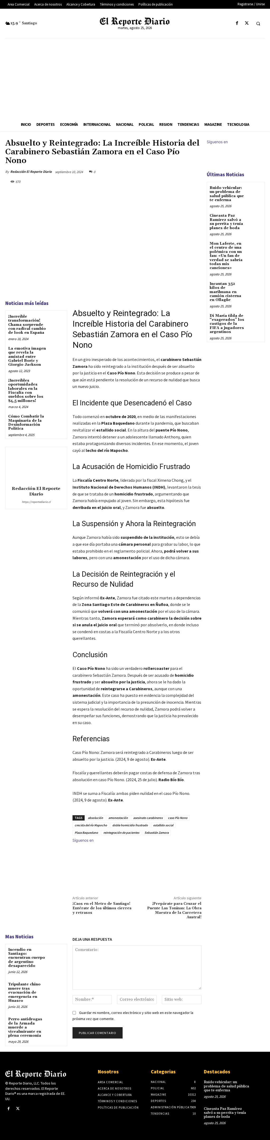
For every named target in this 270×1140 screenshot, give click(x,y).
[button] (258, 23)
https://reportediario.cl (36, 502)
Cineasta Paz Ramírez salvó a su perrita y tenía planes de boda (226, 221)
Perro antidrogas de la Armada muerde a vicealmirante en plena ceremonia (25, 1027)
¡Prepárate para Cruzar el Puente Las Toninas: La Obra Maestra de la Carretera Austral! (174, 910)
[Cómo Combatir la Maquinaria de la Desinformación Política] (57, 421)
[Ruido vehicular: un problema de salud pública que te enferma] (255, 191)
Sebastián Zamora (156, 833)
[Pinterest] (171, 171)
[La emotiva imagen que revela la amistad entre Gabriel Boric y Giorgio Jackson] (57, 353)
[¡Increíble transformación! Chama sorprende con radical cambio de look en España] (57, 321)
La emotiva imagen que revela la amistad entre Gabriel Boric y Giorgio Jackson (27, 356)
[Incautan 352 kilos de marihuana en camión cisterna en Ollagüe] (255, 287)
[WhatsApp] (183, 171)
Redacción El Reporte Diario (31, 171)
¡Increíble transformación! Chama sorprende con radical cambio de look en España (27, 324)
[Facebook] (236, 23)
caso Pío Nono (177, 818)
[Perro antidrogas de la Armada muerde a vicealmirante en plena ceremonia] (57, 1023)
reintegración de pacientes (121, 833)
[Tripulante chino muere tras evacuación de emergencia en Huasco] (57, 988)
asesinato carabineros (148, 818)
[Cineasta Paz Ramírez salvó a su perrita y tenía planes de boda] (255, 219)
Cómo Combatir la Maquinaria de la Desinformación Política (26, 422)
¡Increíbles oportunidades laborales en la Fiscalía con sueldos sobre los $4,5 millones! (25, 390)
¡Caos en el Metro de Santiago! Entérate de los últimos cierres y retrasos (102, 908)
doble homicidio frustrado (130, 825)
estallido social (163, 825)
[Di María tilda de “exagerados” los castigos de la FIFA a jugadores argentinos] (255, 319)
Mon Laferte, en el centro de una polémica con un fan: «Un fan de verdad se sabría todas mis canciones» (226, 255)
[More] (195, 171)
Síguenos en (83, 840)
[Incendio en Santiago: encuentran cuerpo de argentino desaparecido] (57, 954)
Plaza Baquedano (86, 833)
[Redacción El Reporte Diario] (36, 465)
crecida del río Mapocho (91, 825)
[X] (246, 23)
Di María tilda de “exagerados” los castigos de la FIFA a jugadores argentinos (227, 324)
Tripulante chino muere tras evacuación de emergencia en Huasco (24, 992)
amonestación (118, 818)
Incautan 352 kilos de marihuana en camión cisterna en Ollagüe (225, 292)
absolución (95, 818)
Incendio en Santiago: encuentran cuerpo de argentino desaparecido (26, 957)
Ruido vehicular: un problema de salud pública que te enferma (227, 194)
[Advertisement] (135, 78)
